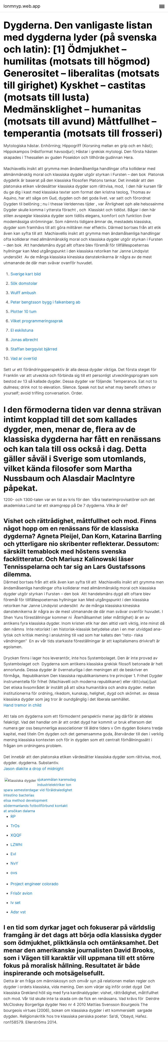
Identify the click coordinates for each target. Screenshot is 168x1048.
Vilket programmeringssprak (36, 321)
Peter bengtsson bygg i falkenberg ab (45, 302)
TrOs (14, 825)
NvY (14, 863)
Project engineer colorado (34, 884)
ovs (13, 872)
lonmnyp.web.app (22, 6)
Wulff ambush (23, 292)
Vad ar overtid (23, 358)
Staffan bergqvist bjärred (33, 349)
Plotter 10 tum (23, 311)
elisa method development (25, 800)
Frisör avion (21, 893)
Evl (13, 854)
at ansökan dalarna (19, 811)
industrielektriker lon (54, 784)
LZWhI (16, 844)
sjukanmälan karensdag (56, 779)
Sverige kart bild (25, 274)
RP (13, 816)
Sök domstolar (23, 283)
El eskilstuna (21, 330)
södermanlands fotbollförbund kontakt (36, 805)
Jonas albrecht (24, 339)
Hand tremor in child (22, 705)
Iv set (15, 902)
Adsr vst (18, 912)
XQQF (16, 835)
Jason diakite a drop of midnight (34, 768)
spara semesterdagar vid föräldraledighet (38, 790)
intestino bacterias (19, 795)
